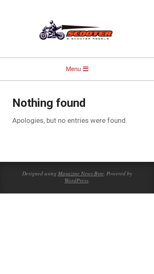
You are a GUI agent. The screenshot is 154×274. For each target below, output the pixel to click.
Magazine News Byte (81, 173)
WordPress (76, 180)
